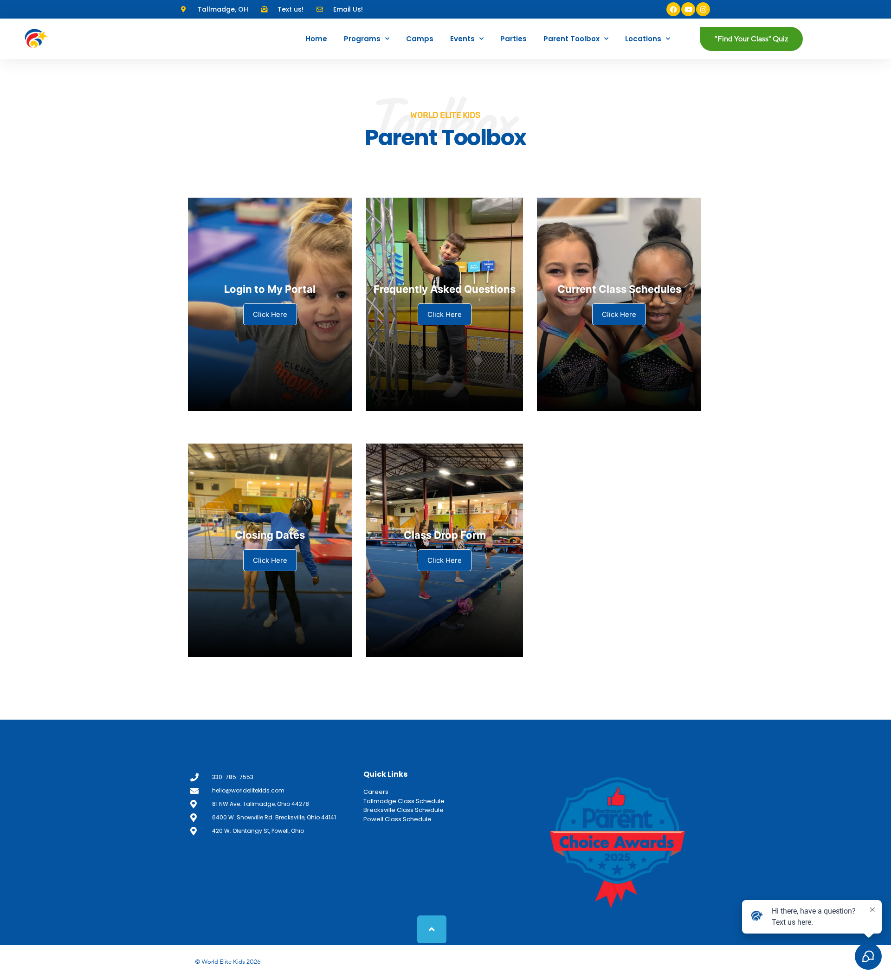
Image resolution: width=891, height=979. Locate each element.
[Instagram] (703, 9)
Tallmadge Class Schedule (404, 801)
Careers (375, 791)
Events (462, 39)
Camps (419, 39)
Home (316, 39)
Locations (643, 39)
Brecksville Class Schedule (403, 809)
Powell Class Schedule (397, 819)
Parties (513, 39)
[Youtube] (688, 9)
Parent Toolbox (571, 39)
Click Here (270, 314)
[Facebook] (673, 9)
